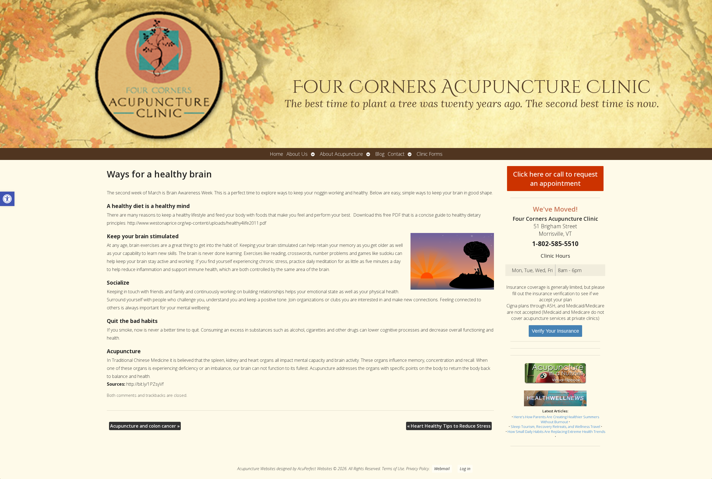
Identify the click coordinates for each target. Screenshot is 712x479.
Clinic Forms (429, 154)
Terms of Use (393, 468)
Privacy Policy (417, 468)
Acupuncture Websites (256, 468)
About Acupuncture (341, 154)
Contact (396, 154)
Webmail (442, 468)
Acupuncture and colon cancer (145, 426)
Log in (465, 468)
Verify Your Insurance (555, 331)
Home (276, 154)
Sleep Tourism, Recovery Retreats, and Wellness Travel (555, 426)
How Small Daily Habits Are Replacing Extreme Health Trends (556, 431)
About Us (297, 154)
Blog (379, 154)
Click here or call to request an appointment (555, 178)
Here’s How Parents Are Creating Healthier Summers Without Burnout (556, 419)
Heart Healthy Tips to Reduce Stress (449, 426)
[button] (7, 199)
